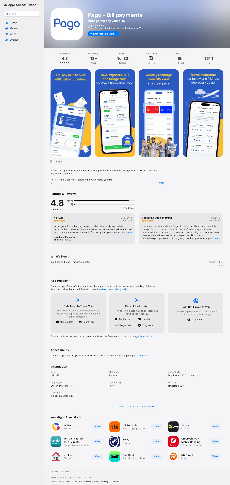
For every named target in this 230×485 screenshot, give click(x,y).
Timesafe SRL (175, 385)
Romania (54, 471)
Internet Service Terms (60, 482)
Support (115, 482)
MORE (129, 232)
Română (65, 471)
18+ (111, 385)
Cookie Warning (101, 482)
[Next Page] (226, 113)
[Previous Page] (47, 113)
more (162, 182)
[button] (21, 22)
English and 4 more (61, 385)
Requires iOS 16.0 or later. (181, 375)
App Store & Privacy (82, 482)
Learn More (146, 336)
